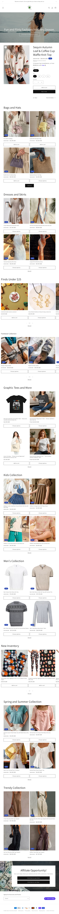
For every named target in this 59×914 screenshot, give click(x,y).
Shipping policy (42, 910)
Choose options (43, 180)
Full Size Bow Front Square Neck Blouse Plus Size (40, 732)
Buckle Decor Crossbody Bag (10, 175)
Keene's (8, 910)
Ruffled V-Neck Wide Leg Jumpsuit (37, 852)
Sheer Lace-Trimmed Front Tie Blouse (11, 770)
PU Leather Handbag (8, 138)
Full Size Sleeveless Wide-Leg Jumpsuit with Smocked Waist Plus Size (42, 819)
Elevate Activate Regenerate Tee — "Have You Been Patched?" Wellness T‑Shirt (40, 457)
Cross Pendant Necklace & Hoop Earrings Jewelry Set (39, 311)
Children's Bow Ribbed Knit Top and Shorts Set (40, 543)
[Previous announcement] (2, 1)
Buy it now (44, 91)
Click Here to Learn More (33, 878)
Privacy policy (27, 910)
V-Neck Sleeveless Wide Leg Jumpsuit (11, 818)
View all (29, 185)
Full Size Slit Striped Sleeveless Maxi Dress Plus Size (40, 225)
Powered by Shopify (13, 910)
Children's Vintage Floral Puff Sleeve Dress (39, 506)
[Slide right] (32, 323)
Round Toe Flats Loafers (33, 365)
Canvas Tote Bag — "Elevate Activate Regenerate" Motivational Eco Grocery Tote (14, 457)
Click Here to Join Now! (33, 882)
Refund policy (21, 910)
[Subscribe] (27, 898)
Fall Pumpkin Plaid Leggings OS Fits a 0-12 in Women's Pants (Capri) (14, 679)
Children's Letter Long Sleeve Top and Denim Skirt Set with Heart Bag (16, 506)
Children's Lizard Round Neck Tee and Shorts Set (14, 543)
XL (48, 76)
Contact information (50, 910)
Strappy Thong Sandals (6, 365)
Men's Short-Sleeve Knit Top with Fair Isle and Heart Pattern (16, 628)
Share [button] (36, 97)
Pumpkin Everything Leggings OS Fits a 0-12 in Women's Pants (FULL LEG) (41, 679)
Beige (36, 70)
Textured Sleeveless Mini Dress (10, 261)
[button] (3, 7)
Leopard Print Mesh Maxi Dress (36, 261)
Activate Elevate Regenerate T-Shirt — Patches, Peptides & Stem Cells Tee (42, 419)
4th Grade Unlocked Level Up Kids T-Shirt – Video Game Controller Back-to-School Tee (15, 419)
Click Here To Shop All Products (29, 34)
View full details (50, 97)
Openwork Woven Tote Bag (35, 175)
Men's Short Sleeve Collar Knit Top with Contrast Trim (41, 592)
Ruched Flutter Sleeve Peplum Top (37, 770)
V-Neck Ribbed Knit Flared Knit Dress (11, 225)
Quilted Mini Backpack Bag (35, 138)
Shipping (35, 60)
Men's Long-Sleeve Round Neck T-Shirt (38, 628)
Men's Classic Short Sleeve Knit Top (11, 592)
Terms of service (35, 910)
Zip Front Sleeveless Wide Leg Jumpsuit (12, 852)
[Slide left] (26, 323)
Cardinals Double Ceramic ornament (8, 311)
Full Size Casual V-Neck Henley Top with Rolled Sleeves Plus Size (16, 733)
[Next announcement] (56, 1)
